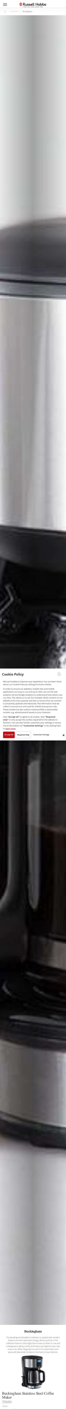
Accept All (9, 734)
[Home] (33, 4)
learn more (11, 728)
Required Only (23, 735)
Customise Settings (41, 734)
